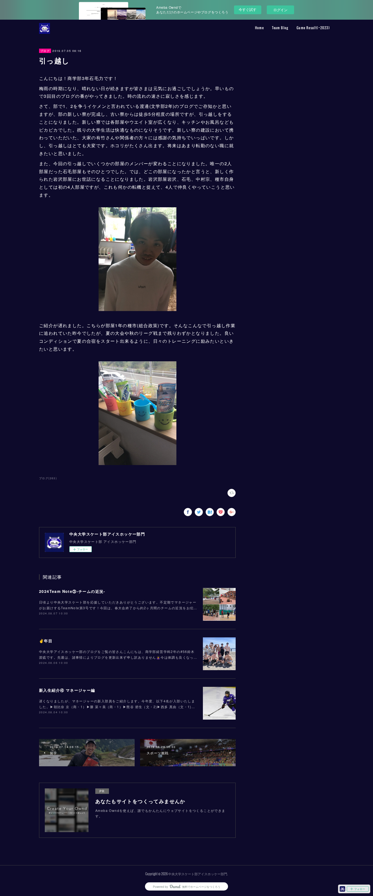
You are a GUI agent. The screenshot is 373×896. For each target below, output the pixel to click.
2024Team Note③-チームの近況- (72, 591)
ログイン (280, 9)
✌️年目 (45, 640)
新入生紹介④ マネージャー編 (67, 690)
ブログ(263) (48, 478)
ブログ (45, 51)
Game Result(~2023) (313, 27)
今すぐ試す (247, 9)
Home (259, 27)
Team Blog (280, 27)
